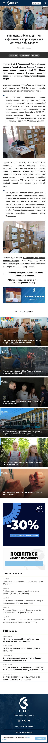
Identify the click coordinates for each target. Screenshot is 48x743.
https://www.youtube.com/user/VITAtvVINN (24, 295)
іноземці (14, 55)
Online (36, 3)
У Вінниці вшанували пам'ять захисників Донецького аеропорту (26, 274)
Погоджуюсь (40, 738)
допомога (25, 55)
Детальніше (24, 581)
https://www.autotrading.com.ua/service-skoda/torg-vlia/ (24, 524)
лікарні (36, 55)
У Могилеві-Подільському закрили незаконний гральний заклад (22, 281)
